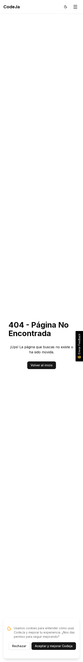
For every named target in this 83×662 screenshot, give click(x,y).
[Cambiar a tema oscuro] (65, 7)
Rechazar (19, 646)
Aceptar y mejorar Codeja (54, 646)
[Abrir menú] (75, 7)
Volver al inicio (42, 365)
